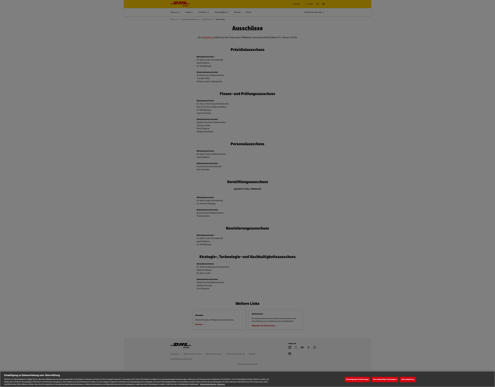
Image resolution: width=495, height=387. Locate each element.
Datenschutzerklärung (208, 384)
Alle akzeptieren (408, 379)
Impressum (221, 384)
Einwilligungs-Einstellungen (357, 379)
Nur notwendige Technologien (385, 379)
